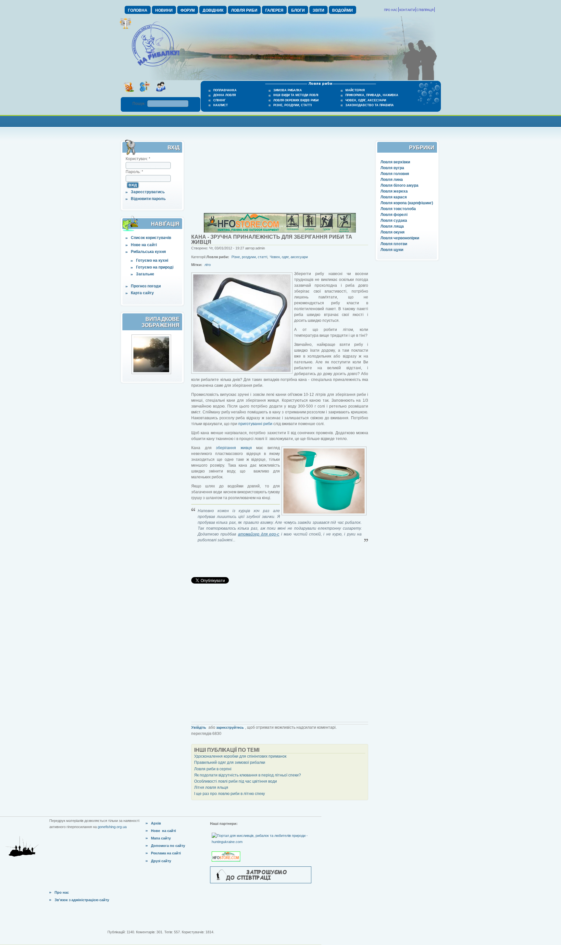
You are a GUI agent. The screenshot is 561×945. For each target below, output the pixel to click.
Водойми (342, 10)
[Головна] (155, 67)
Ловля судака (393, 220)
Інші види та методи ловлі (295, 95)
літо (208, 265)
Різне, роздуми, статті (292, 105)
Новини (164, 10)
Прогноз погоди (146, 286)
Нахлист (220, 105)
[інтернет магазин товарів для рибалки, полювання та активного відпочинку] (280, 231)
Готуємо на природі (154, 267)
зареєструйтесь (230, 727)
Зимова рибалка (287, 90)
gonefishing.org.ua (112, 827)
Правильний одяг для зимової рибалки (229, 762)
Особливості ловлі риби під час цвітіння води (235, 781)
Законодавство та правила (369, 105)
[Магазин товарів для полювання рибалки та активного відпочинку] (226, 851)
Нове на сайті (144, 245)
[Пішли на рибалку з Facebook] (160, 94)
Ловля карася (393, 197)
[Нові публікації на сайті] (125, 28)
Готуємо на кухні (152, 260)
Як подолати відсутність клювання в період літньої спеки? (247, 775)
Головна (137, 10)
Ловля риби (244, 10)
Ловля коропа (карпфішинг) (406, 203)
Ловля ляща (392, 226)
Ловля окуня (392, 232)
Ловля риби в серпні (212, 769)
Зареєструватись (148, 192)
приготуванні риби (255, 424)
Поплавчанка (225, 90)
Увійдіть (198, 727)
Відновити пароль (148, 198)
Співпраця (425, 10)
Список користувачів (151, 237)
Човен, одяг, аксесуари (365, 100)
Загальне (145, 274)
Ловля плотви (393, 244)
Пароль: (134, 172)
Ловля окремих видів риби (295, 100)
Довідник (213, 10)
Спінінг (219, 100)
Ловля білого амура (399, 185)
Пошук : (139, 103)
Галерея (274, 10)
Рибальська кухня (148, 251)
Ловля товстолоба (398, 209)
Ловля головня (394, 173)
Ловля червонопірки (399, 238)
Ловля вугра (392, 168)
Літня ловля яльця (211, 787)
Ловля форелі (393, 214)
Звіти (318, 10)
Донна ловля (224, 95)
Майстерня (355, 90)
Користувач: (138, 159)
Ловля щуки (391, 249)
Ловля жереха (394, 191)
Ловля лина (391, 179)
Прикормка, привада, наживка (371, 95)
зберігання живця (234, 448)
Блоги (298, 10)
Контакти (407, 10)
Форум (188, 10)
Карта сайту (142, 293)
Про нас (391, 10)
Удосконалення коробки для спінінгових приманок (240, 756)
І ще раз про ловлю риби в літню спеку (229, 793)
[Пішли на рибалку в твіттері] (144, 94)
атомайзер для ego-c (259, 534)
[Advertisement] (280, 120)
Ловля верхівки (395, 162)
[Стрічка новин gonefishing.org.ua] (128, 94)
